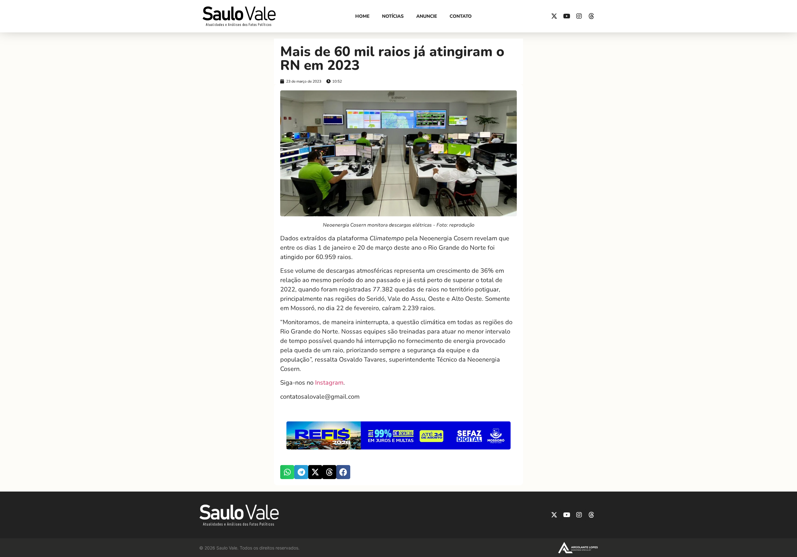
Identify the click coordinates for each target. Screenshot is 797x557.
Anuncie (426, 16)
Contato (461, 16)
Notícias (393, 16)
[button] (287, 472)
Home (362, 16)
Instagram (328, 382)
